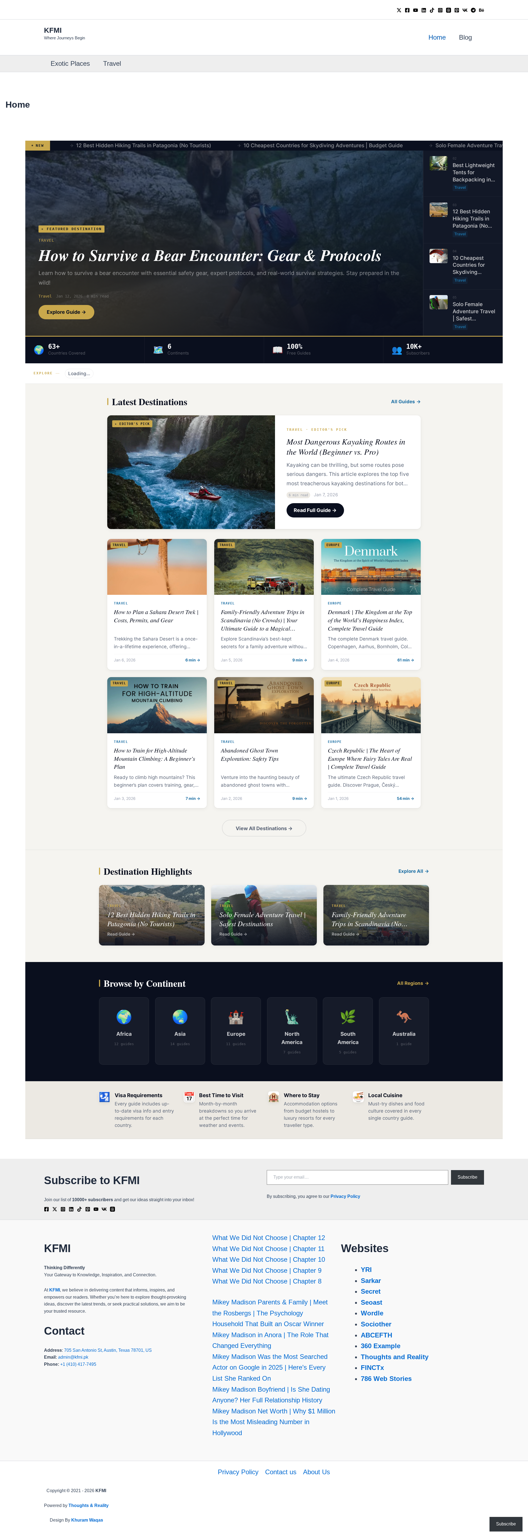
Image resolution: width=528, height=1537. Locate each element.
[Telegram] (473, 10)
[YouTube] (415, 10)
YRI (366, 1269)
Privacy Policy (345, 1196)
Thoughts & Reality (88, 1505)
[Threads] (448, 10)
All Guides (403, 401)
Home (437, 37)
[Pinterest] (456, 10)
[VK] (465, 10)
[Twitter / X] (399, 10)
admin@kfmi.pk (73, 1357)
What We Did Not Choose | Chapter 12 (268, 1237)
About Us (316, 1472)
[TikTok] (432, 10)
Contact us (280, 1472)
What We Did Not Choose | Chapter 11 (268, 1248)
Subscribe (467, 1177)
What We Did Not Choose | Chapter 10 (268, 1259)
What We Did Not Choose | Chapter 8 (266, 1281)
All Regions (410, 983)
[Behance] (481, 10)
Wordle (372, 1313)
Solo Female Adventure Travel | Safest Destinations (429, 145)
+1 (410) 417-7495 (78, 1364)
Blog (465, 37)
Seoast (371, 1302)
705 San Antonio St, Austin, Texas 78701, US (108, 1350)
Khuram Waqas (87, 1520)
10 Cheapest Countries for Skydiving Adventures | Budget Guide (253, 145)
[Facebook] (407, 10)
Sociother (376, 1324)
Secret (371, 1291)
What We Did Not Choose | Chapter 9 (266, 1270)
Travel (112, 63)
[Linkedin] (423, 10)
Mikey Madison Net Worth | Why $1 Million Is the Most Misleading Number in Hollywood (273, 1422)
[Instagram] (440, 10)
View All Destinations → (264, 828)
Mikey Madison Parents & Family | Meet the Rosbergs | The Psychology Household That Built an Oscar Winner (270, 1313)
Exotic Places (70, 63)
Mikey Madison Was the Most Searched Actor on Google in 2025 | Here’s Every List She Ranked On (270, 1367)
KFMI (53, 30)
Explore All (410, 871)
